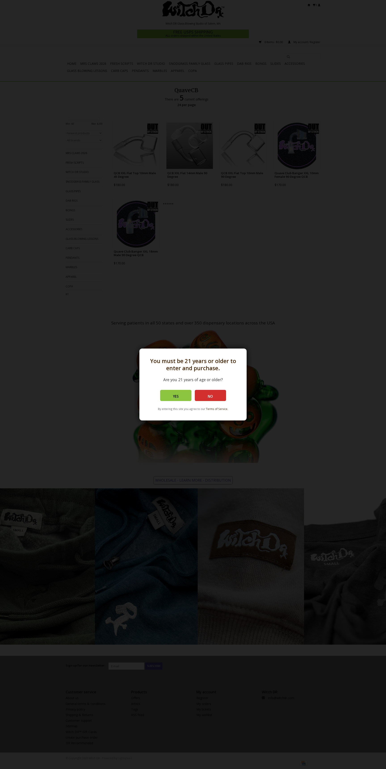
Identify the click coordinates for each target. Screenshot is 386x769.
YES (176, 396)
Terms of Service (216, 409)
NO (210, 396)
